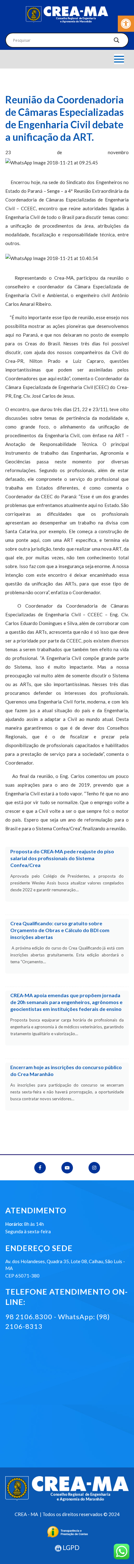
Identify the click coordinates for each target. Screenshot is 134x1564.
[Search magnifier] (117, 42)
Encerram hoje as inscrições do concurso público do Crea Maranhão (66, 1070)
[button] (126, 24)
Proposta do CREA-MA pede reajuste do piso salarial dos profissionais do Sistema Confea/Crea (62, 858)
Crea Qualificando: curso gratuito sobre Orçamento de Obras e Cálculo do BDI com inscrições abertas (59, 930)
